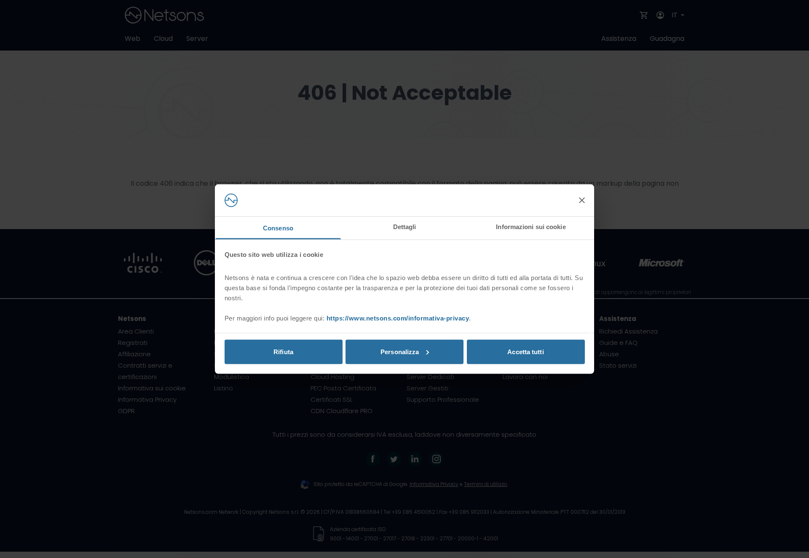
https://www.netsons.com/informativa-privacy (398, 318)
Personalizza (399, 351)
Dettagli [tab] (404, 226)
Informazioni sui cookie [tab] (530, 226)
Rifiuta (283, 351)
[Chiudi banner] (582, 200)
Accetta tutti (525, 351)
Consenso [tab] (278, 228)
